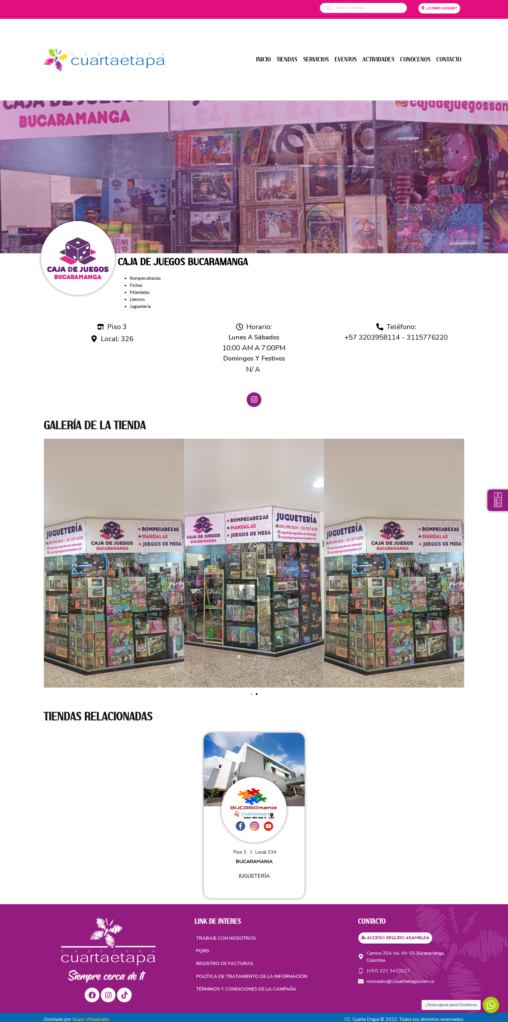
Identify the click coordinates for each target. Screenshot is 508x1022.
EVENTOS (346, 59)
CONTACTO (448, 59)
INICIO (263, 59)
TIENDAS (287, 59)
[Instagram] (254, 399)
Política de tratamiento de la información (251, 976)
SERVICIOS (316, 59)
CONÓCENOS (415, 59)
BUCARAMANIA (254, 861)
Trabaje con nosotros (226, 938)
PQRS (202, 951)
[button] (251, 694)
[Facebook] (92, 995)
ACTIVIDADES (378, 59)
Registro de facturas (224, 963)
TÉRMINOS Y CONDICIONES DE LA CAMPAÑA (246, 989)
